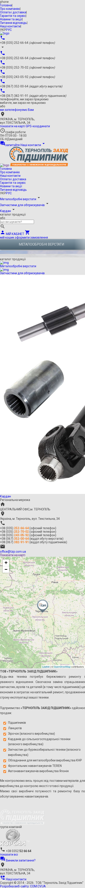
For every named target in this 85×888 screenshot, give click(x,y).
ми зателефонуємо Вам (17, 109)
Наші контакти (10, 26)
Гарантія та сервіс (13, 16)
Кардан (5, 211)
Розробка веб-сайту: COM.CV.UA (23, 886)
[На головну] (22, 823)
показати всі (9, 854)
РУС (9, 30)
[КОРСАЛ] (14, 845)
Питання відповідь (13, 23)
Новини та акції (11, 19)
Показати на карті (12, 555)
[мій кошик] (4, 33)
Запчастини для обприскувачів (22, 205)
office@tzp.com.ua (13, 551)
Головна (6, 5)
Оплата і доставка (13, 12)
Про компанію (10, 9)
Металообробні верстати (18, 199)
